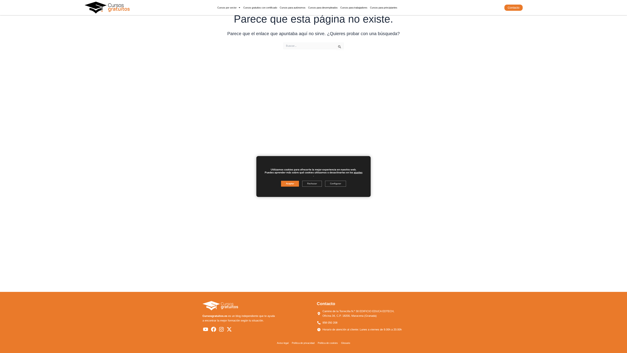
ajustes (358, 172)
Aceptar (290, 183)
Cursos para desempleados (323, 7)
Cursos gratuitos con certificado (260, 7)
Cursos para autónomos (292, 7)
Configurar (335, 183)
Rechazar (312, 183)
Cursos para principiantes (383, 7)
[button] (513, 8)
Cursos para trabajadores (353, 7)
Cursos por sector (227, 7)
